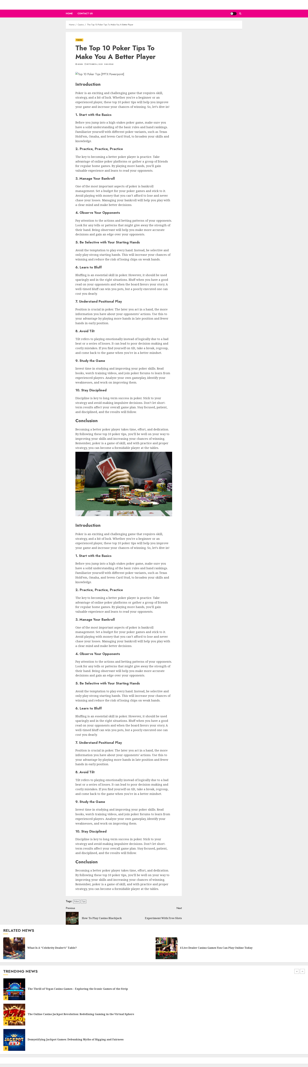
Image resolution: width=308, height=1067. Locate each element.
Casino (79, 40)
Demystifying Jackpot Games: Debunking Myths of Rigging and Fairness (76, 1039)
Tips (83, 901)
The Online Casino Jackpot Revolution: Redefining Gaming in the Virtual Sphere (81, 1014)
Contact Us (85, 13)
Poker (76, 901)
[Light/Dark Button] (233, 13)
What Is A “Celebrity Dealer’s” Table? (52, 948)
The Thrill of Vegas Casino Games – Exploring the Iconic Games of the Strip (78, 989)
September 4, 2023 (94, 64)
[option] (154, 991)
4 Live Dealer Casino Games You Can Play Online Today (216, 948)
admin (80, 64)
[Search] (240, 13)
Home (69, 13)
